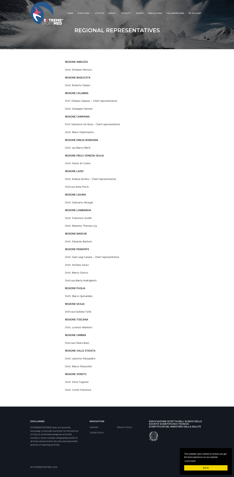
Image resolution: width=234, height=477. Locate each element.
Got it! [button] (206, 468)
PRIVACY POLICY (124, 427)
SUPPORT (94, 427)
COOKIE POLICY (97, 433)
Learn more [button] (190, 461)
